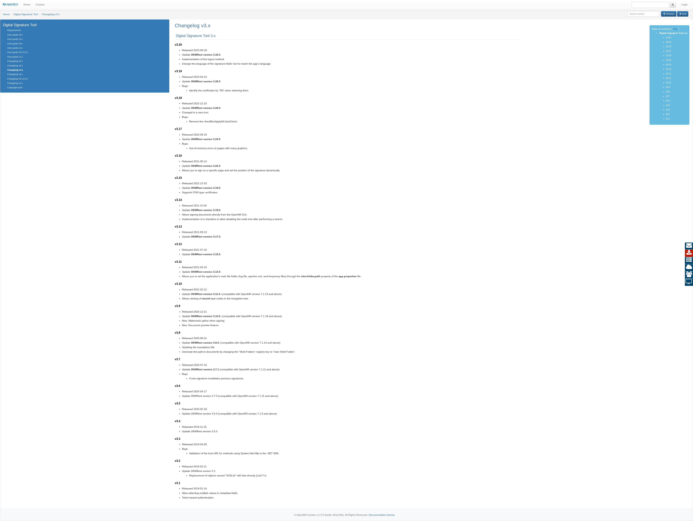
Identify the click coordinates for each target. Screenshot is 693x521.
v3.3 (668, 109)
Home (26, 4)
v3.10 (668, 82)
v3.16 (668, 55)
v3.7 (668, 96)
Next (683, 14)
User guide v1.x (15, 57)
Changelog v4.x (15, 65)
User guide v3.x (15, 43)
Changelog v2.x (15, 74)
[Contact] (689, 246)
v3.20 (668, 37)
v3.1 (668, 118)
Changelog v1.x (15, 83)
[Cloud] (689, 267)
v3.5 (668, 105)
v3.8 (668, 91)
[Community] (689, 275)
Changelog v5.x (15, 61)
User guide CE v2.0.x (17, 52)
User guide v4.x (15, 39)
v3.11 (668, 78)
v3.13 (668, 69)
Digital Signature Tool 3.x (673, 33)
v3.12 (668, 73)
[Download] (689, 253)
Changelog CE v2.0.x (17, 79)
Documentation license (382, 514)
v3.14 (668, 64)
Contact (40, 4)
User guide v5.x (15, 35)
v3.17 (668, 51)
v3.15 (668, 60)
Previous (669, 14)
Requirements (14, 30)
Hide (675, 29)
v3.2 (668, 114)
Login (684, 4)
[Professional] (689, 260)
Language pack (15, 87)
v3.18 (668, 46)
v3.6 (668, 100)
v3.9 (668, 87)
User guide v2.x (15, 48)
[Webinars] (689, 282)
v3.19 (668, 42)
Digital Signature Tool (26, 14)
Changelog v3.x (51, 14)
